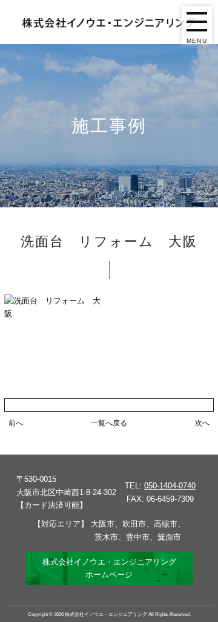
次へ (202, 423)
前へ (15, 423)
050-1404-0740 (170, 485)
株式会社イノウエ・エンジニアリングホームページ (109, 568)
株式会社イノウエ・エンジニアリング (106, 614)
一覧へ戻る (109, 423)
